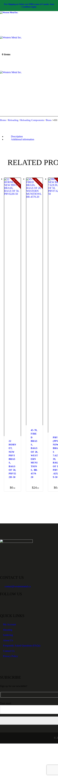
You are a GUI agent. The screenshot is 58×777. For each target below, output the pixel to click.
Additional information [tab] (22, 139)
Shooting (7, 629)
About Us (8, 640)
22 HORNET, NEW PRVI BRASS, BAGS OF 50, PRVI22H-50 (12, 459)
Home (3, 120)
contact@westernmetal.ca (18, 586)
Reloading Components (32, 120)
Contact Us (9, 651)
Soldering (8, 635)
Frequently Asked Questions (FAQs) (21, 645)
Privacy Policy (10, 656)
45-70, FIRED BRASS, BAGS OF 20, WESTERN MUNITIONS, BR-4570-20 (34, 453)
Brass (48, 120)
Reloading (13, 120)
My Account (9, 624)
